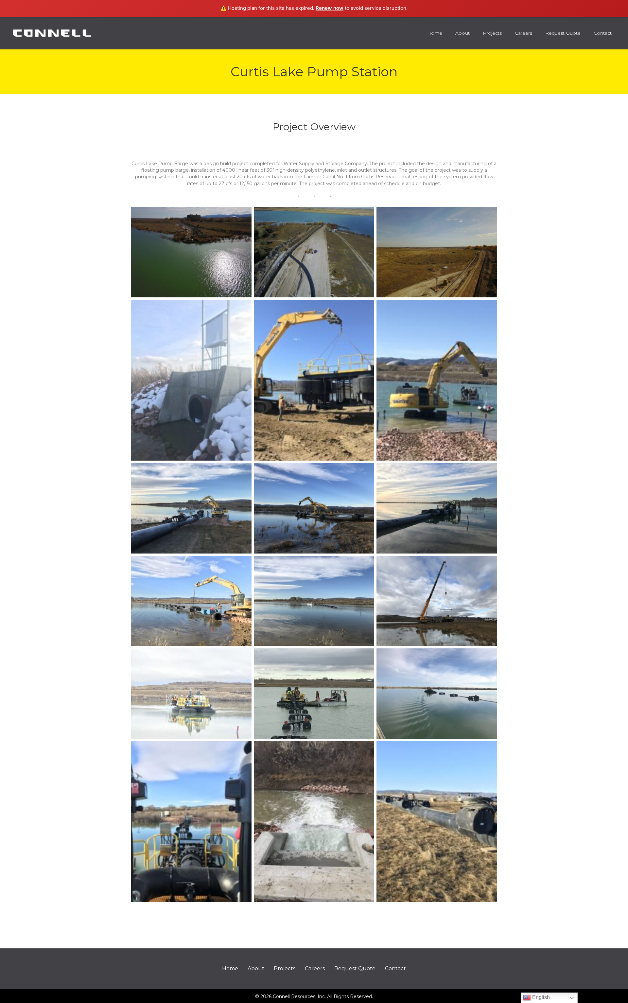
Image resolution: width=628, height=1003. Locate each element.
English (540, 997)
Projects (284, 968)
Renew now (329, 8)
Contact (395, 968)
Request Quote (354, 968)
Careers (315, 968)
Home (230, 968)
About (256, 968)
